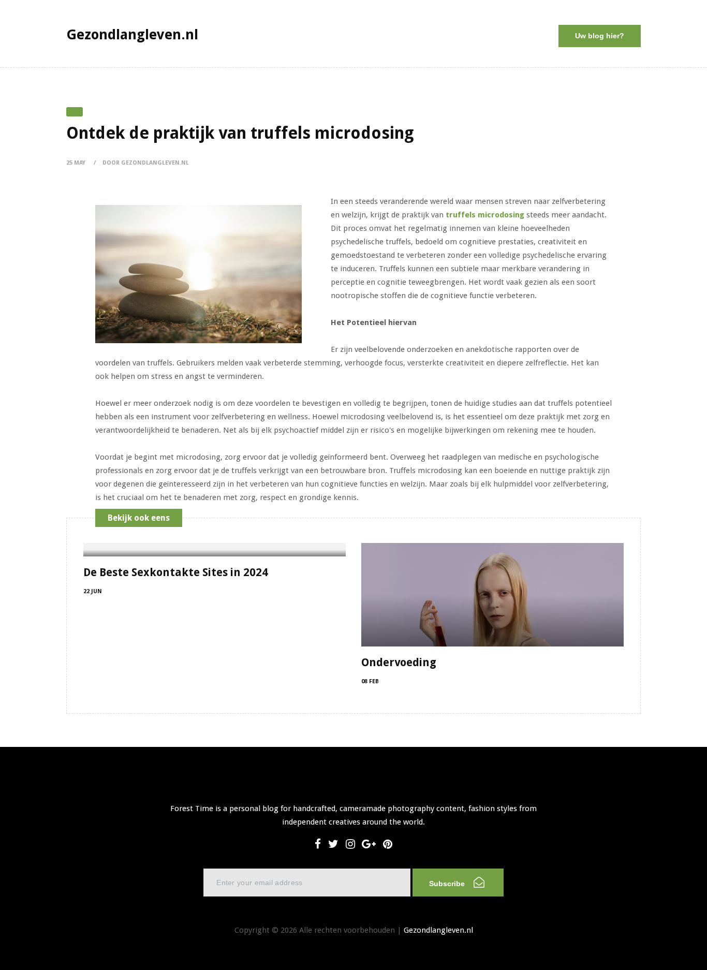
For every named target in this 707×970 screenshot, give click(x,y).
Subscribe (448, 883)
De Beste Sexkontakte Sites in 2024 (175, 572)
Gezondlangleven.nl (438, 930)
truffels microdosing (485, 214)
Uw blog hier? (599, 36)
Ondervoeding (398, 662)
